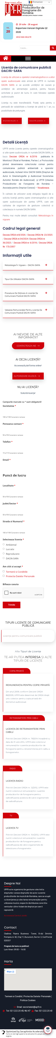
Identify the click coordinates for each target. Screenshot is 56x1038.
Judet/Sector (10, 503)
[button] (28, 265)
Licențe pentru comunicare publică (22, 636)
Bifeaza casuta (11, 584)
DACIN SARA (7, 85)
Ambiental (11, 544)
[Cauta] (53, 47)
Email (7, 459)
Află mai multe (23, 37)
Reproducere (12, 553)
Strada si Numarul (13, 521)
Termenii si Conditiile (16, 571)
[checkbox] (3, 571)
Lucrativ (10, 549)
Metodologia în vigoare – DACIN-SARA (22, 265)
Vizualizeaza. (43, 187)
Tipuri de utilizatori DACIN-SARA (19, 279)
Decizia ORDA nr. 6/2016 (25, 242)
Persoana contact (13, 423)
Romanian (37, 2)
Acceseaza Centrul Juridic (15, 915)
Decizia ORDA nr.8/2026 (14, 235)
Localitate (9, 485)
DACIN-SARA (12, 558)
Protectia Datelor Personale (20, 576)
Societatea (9, 405)
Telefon (8, 441)
